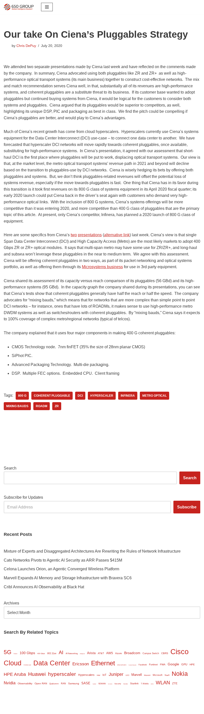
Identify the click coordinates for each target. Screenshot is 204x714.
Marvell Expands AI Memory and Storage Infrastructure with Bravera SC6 (68, 578)
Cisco (179, 651)
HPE (192, 664)
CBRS (164, 653)
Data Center (51, 663)
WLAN (163, 682)
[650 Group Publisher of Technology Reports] (19, 6)
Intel (98, 675)
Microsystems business (102, 267)
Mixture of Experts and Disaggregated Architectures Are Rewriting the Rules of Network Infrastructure (92, 551)
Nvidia (9, 683)
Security (117, 684)
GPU (184, 664)
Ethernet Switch (121, 665)
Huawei (37, 674)
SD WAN (110, 684)
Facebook (143, 665)
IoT (104, 674)
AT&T (101, 653)
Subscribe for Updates (23, 497)
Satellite (94, 684)
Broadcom (132, 653)
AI (61, 652)
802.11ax (51, 653)
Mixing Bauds (17, 406)
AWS (109, 653)
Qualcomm (54, 684)
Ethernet (103, 663)
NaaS (167, 675)
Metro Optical (154, 395)
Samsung (73, 683)
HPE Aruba (15, 674)
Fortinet (153, 664)
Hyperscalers (86, 674)
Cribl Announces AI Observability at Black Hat (44, 587)
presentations (90, 235)
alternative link (117, 235)
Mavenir (147, 675)
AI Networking (72, 653)
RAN (63, 683)
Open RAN (41, 683)
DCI (80, 395)
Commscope (27, 665)
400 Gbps (41, 653)
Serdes (125, 684)
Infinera (128, 395)
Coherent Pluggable (52, 395)
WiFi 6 (152, 684)
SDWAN (102, 684)
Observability (25, 683)
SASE (85, 683)
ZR (57, 406)
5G (7, 652)
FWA (162, 664)
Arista (91, 653)
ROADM (41, 406)
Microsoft (157, 675)
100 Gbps (27, 653)
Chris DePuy (26, 46)
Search (10, 468)
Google (173, 664)
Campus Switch (151, 653)
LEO (127, 675)
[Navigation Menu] (47, 7)
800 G (22, 395)
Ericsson (80, 664)
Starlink (134, 683)
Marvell (136, 675)
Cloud (12, 663)
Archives (11, 603)
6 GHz (15, 653)
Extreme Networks (132, 665)
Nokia (180, 673)
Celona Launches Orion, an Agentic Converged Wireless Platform (61, 569)
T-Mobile (145, 684)
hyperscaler (101, 395)
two (74, 235)
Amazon (82, 653)
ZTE (174, 683)
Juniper (116, 674)
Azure (118, 653)
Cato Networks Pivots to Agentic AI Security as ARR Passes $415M (63, 560)
